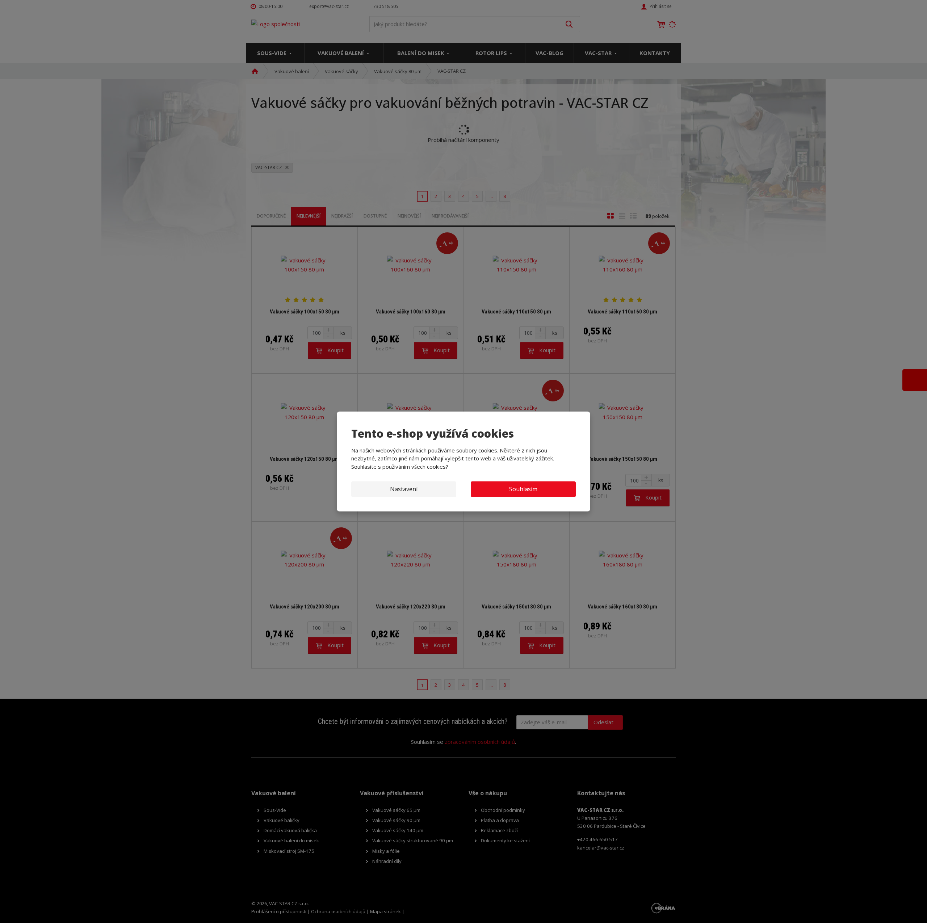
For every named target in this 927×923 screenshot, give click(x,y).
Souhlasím (523, 489)
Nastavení (404, 489)
